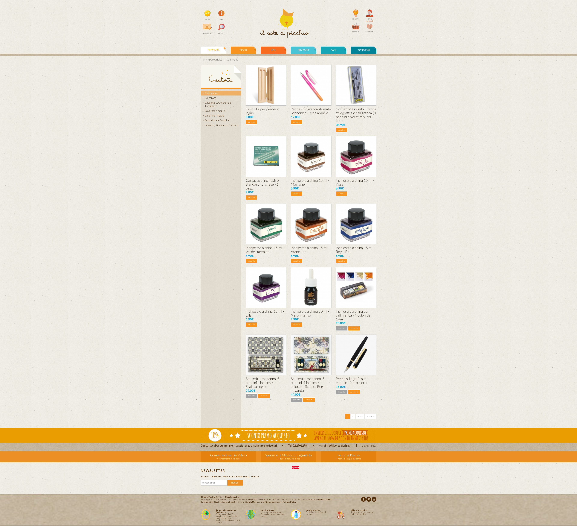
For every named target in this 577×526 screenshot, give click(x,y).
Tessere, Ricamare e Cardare (221, 125)
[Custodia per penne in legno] (266, 85)
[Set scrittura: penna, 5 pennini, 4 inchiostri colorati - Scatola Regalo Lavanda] (311, 355)
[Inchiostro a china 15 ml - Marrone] (311, 156)
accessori (364, 50)
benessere (303, 50)
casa (333, 50)
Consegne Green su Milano (228, 455)
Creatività (213, 50)
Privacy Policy (289, 502)
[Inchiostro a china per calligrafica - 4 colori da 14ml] (356, 287)
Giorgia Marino (252, 502)
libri (273, 50)
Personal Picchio (348, 455)
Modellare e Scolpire (217, 120)
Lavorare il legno (214, 115)
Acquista (251, 122)
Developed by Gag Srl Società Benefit (218, 502)
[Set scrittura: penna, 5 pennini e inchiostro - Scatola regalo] (266, 355)
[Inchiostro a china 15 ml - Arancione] (311, 224)
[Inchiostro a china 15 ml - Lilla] (266, 287)
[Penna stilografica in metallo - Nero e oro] (356, 355)
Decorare (210, 97)
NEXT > (360, 416)
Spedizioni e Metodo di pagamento (288, 455)
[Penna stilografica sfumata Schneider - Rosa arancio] (311, 85)
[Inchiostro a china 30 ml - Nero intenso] (311, 287)
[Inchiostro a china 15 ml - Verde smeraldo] (266, 224)
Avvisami (354, 328)
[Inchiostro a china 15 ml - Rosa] (356, 156)
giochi (243, 50)
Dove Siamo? (368, 445)
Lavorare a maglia (215, 110)
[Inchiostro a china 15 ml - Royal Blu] (356, 224)
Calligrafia (211, 93)
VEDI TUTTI (370, 416)
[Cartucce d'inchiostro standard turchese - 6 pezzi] (266, 156)
